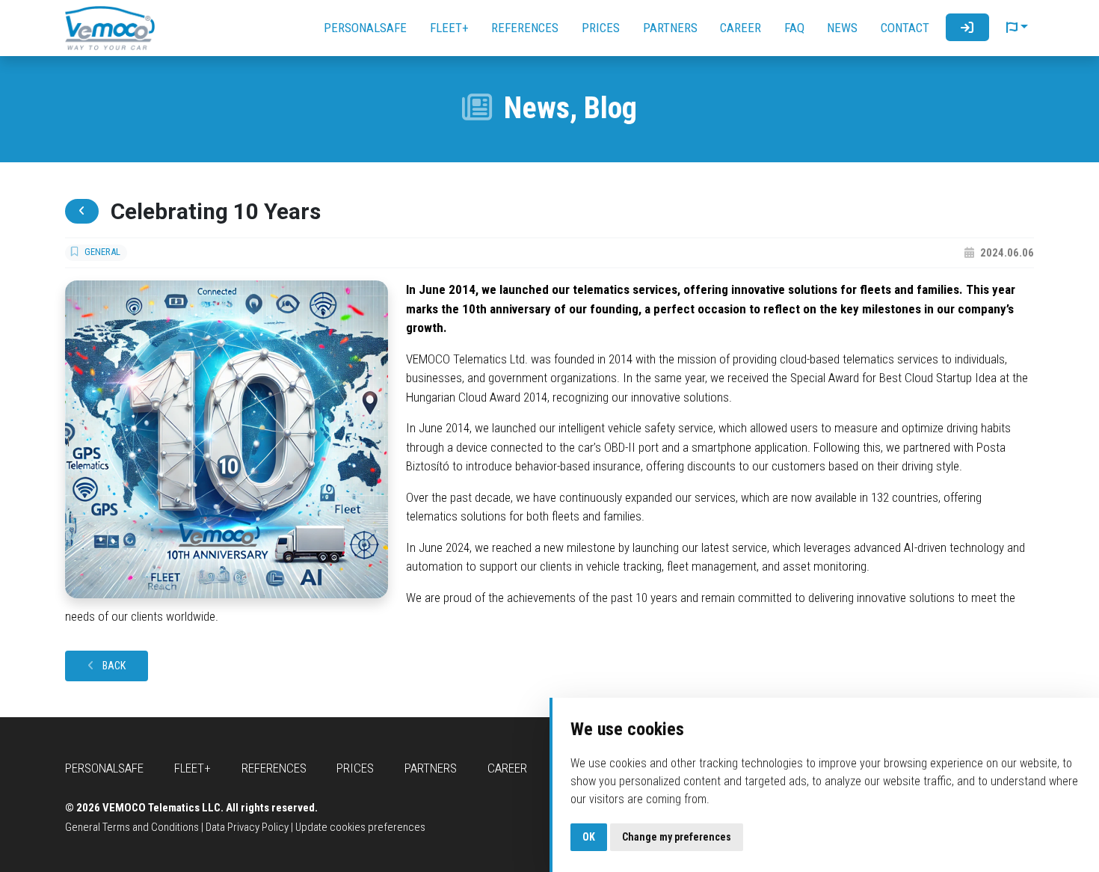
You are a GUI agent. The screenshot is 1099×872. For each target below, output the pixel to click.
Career (740, 27)
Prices (601, 27)
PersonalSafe (365, 27)
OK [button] (588, 837)
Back (113, 666)
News (842, 27)
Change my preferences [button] (676, 837)
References (524, 27)
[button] (1017, 27)
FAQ (794, 27)
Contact (905, 27)
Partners (670, 27)
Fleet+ (449, 27)
